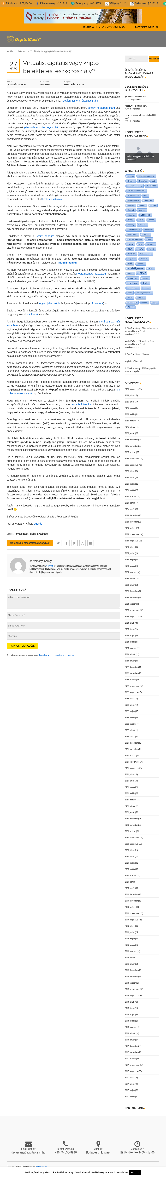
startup (130, 273)
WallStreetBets (133, 195)
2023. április (130, 641)
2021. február (130, 806)
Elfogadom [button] (135, 1172)
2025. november (131, 446)
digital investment (39, 533)
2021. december (131, 742)
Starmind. (146, 354)
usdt (153, 181)
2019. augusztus (131, 919)
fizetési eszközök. (52, 199)
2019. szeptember (132, 913)
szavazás (150, 244)
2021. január (130, 812)
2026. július (129, 395)
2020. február (130, 881)
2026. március (130, 420)
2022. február (130, 730)
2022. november (131, 673)
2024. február (130, 578)
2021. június (130, 780)
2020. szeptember (132, 837)
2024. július (129, 547)
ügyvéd (38, 523)
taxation (143, 205)
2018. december (131, 970)
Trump (131, 220)
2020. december (131, 818)
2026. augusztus (131, 389)
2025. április (130, 490)
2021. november (131, 749)
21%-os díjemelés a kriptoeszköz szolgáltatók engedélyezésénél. (141, 331)
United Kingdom (134, 229)
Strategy (148, 200)
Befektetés (22, 51)
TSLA (130, 249)
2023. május (130, 635)
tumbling (131, 205)
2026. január (130, 433)
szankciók (149, 229)
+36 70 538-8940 (66, 1152)
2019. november (131, 900)
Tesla (145, 283)
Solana (131, 254)
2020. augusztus (131, 844)
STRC (141, 220)
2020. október (130, 831)
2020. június (130, 856)
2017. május (130, 1090)
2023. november (131, 597)
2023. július (129, 622)
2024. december (131, 515)
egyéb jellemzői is (49, 303)
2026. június (130, 401)
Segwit (141, 297)
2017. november (131, 1052)
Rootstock (97, 303)
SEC (150, 268)
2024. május (130, 559)
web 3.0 (142, 210)
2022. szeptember (132, 686)
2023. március (130, 648)
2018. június (130, 1008)
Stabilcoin (146, 215)
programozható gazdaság (91, 273)
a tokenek (32, 314)
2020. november (131, 825)
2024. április (130, 566)
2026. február (130, 427)
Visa (146, 195)
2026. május (130, 408)
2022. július (129, 698)
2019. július (129, 926)
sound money (133, 288)
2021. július (129, 774)
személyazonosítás (144, 293)
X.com (151, 249)
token (131, 244)
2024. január (130, 585)
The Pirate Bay (133, 200)
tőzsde (151, 220)
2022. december (131, 667)
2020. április (130, 869)
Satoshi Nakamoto (135, 239)
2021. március (130, 799)
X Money (146, 234)
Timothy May (132, 234)
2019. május (130, 938)
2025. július (129, 471)
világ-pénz (132, 259)
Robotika (141, 263)
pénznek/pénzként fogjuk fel (41, 127)
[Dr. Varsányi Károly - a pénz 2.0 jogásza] (83, 16)
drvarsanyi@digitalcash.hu (29, 1152)
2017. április (130, 1096)
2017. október (130, 1058)
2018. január (130, 1039)
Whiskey (131, 225)
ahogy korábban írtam (101, 107)
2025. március (130, 496)
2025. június (130, 477)
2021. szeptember (132, 761)
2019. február (130, 957)
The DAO (142, 225)
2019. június (130, 932)
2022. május (130, 711)
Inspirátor (128, 361)
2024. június (130, 553)
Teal (140, 244)
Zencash (144, 259)
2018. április (130, 1020)
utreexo (146, 288)
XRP (130, 263)
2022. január (130, 736)
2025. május (130, 483)
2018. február (130, 1033)
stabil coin (132, 283)
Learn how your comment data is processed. (57, 655)
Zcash (144, 302)
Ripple (131, 307)
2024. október (130, 528)
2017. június (130, 1084)
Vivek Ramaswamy (135, 186)
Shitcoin (131, 181)
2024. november (131, 521)
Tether (142, 273)
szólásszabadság (146, 176)
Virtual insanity (145, 254)
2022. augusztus (131, 692)
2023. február (130, 654)
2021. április (130, 793)
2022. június (130, 705)
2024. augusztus (131, 540)
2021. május (130, 787)
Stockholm (151, 186)
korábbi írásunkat (82, 404)
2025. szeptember (132, 458)
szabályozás (135, 268)
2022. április (130, 717)
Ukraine (145, 278)
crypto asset (22, 533)
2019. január (130, 964)
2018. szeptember (132, 989)
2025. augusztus (131, 465)
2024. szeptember (132, 534)
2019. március (130, 951)
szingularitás (132, 278)
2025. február (130, 502)
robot (149, 239)
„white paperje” (45, 236)
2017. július (129, 1077)
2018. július (129, 1001)
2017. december (131, 1046)
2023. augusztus (131, 616)
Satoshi (131, 176)
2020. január (130, 888)
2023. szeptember (132, 610)
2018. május (130, 1014)
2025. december (131, 439)
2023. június (130, 629)
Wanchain (131, 215)
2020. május (130, 862)
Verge (155, 302)
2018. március (130, 1027)
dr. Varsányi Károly (41, 561)
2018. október (130, 983)
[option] (142, 151)
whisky (153, 205)
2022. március (130, 724)
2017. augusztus (131, 1071)
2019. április (130, 945)
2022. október (130, 679)
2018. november (131, 976)
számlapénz (132, 302)
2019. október (130, 907)
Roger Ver (143, 181)
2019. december (131, 894)
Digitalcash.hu (41, 1166)
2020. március (130, 875)
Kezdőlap (10, 51)
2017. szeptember (132, 1065)
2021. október (130, 755)
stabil (130, 293)
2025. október (130, 452)
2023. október (130, 604)
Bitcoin (80, 84)
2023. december (131, 591)
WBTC (130, 298)
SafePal (140, 249)
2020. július (129, 850)
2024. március (130, 572)
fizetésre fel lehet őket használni (80, 100)
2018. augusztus (131, 995)
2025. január (130, 509)
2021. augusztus (131, 768)
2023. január (130, 660)
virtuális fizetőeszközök (136, 191)
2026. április (130, 414)
